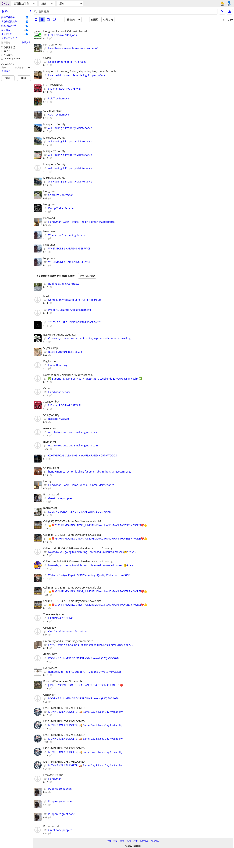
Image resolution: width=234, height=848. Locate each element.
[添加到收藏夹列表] (45, 35)
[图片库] (48, 19)
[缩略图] (42, 19)
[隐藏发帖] (51, 38)
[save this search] (230, 11)
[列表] (36, 19)
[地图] (54, 19)
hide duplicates (12, 58)
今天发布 (8, 54)
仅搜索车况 (9, 47)
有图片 (7, 51)
